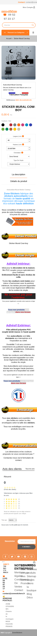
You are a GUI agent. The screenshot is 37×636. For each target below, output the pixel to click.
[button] (29, 139)
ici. (18, 303)
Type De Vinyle (18, 160)
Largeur (17, 136)
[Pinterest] (25, 556)
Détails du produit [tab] (18, 181)
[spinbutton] (18, 140)
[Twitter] (12, 556)
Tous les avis (30, 469)
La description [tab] (18, 174)
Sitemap (31, 576)
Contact (18, 590)
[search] (33, 25)
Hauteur (17, 144)
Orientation (17, 153)
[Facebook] (5, 556)
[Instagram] (31, 556)
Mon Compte (28, 7)
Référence (10, 100)
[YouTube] (18, 556)
